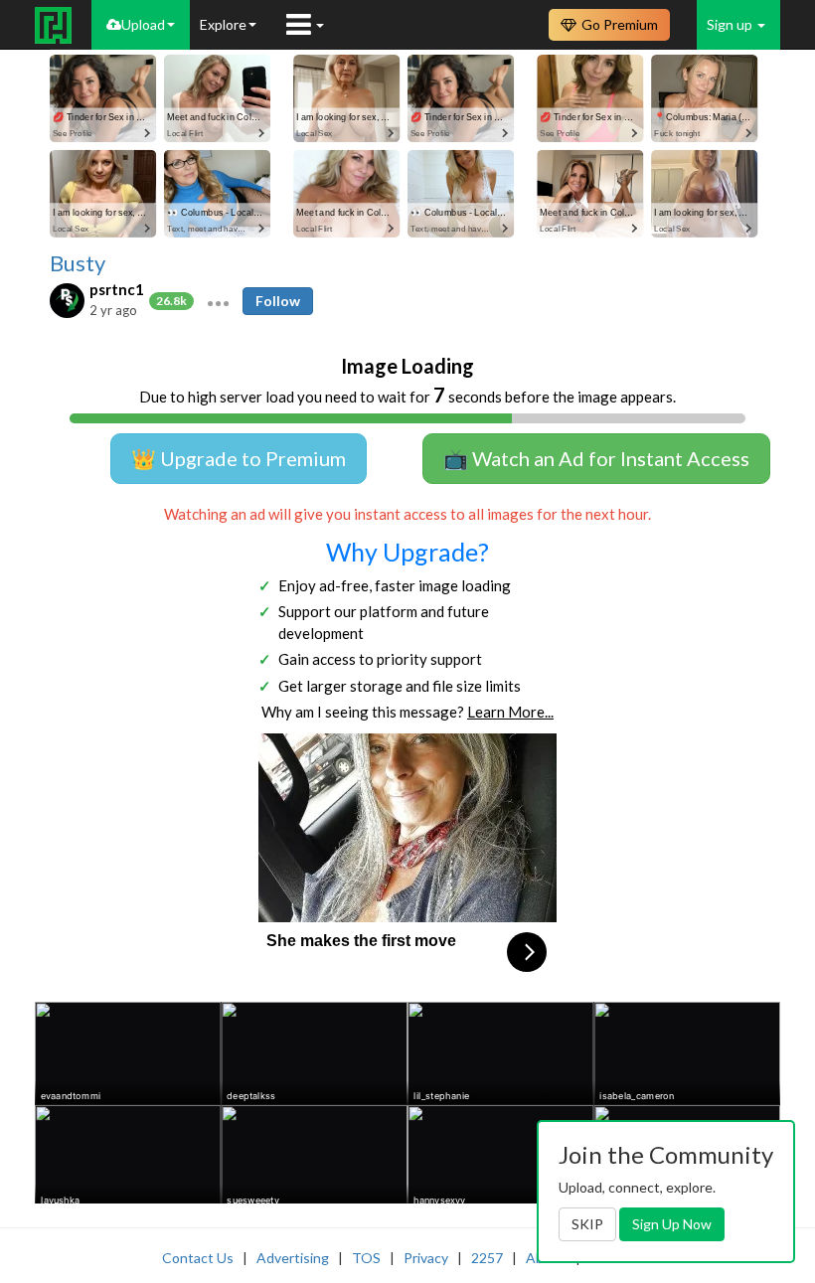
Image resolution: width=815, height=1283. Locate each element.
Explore (223, 24)
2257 (487, 1257)
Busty (77, 263)
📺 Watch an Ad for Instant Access (596, 458)
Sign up (731, 24)
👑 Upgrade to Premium (238, 458)
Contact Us (198, 1257)
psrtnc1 (116, 289)
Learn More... (510, 712)
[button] (218, 301)
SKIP (587, 1223)
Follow (277, 300)
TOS (366, 1257)
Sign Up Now (672, 1223)
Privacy (426, 1257)
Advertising (292, 1257)
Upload (143, 24)
